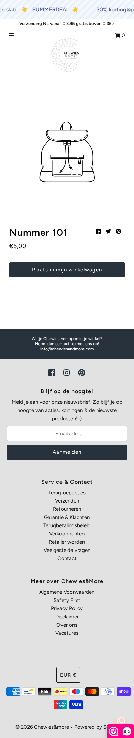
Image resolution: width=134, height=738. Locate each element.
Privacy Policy (67, 608)
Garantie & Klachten (67, 517)
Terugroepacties (67, 492)
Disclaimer (67, 617)
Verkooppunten (67, 534)
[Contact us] (121, 721)
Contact (67, 558)
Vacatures (66, 633)
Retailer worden (67, 542)
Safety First (67, 600)
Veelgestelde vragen (67, 550)
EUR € (68, 675)
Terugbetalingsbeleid (67, 525)
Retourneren (67, 509)
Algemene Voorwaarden (66, 592)
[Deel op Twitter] (108, 231)
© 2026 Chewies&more (42, 727)
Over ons (66, 625)
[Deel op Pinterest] (118, 231)
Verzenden (67, 501)
